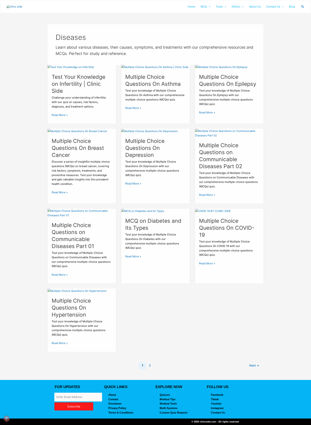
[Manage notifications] (6, 418)
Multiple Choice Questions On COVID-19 (226, 228)
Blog (292, 6)
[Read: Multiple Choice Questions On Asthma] (154, 67)
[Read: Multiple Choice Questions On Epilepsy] (221, 67)
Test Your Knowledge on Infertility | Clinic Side (78, 84)
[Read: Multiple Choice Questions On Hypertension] (77, 290)
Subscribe (73, 406)
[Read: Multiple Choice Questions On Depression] (149, 131)
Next (254, 365)
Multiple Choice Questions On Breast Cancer (78, 148)
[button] (208, 6)
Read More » (60, 115)
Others (236, 6)
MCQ (204, 6)
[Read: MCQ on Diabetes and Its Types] (142, 210)
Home (191, 6)
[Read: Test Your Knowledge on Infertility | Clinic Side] (71, 67)
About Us (255, 6)
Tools (219, 6)
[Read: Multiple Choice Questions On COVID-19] (213, 210)
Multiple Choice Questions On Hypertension (71, 307)
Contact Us (273, 6)
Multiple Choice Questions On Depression (144, 148)
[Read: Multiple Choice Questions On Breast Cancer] (77, 131)
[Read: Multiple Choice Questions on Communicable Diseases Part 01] (82, 213)
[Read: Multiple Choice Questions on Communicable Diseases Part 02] (229, 133)
